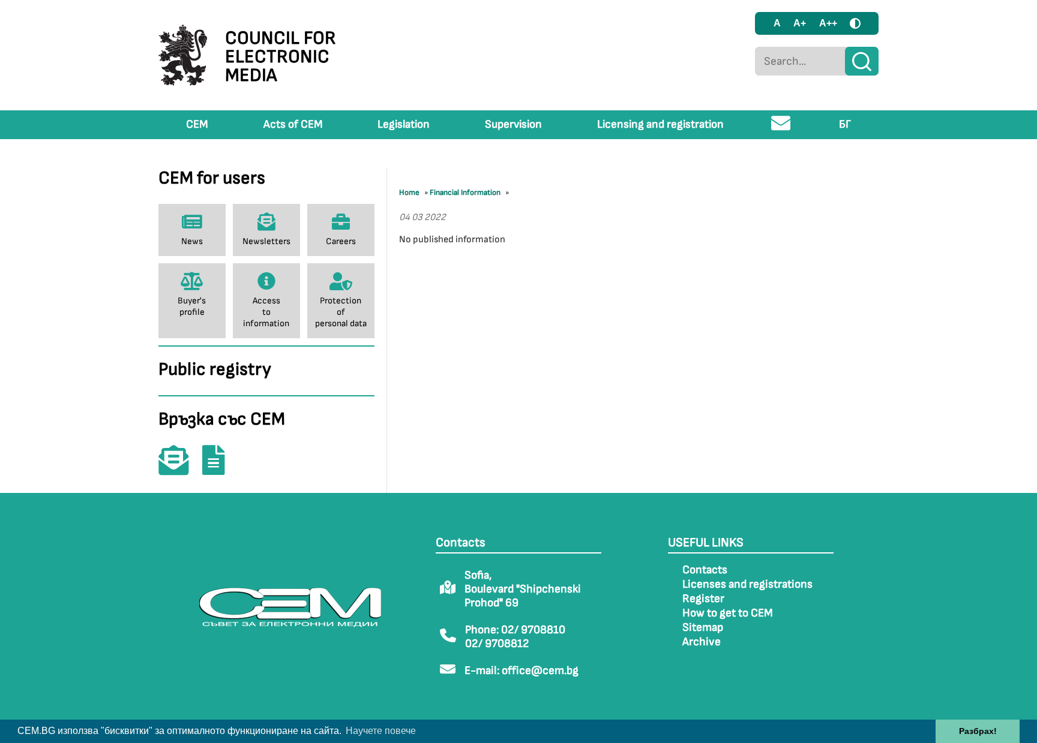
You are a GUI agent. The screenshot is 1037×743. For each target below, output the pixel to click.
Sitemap (702, 627)
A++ (828, 23)
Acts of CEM (293, 124)
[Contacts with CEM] (179, 468)
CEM (197, 124)
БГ (845, 124)
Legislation (403, 124)
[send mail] (781, 128)
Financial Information (465, 192)
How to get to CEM (727, 613)
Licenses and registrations (747, 584)
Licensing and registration (660, 124)
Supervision (513, 124)
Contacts (704, 570)
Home (409, 192)
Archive (701, 642)
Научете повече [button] (381, 731)
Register (703, 599)
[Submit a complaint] (219, 468)
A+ (799, 23)
